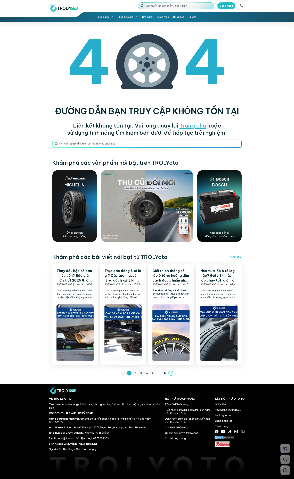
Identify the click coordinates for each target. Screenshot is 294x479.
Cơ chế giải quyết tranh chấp (181, 433)
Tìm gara (147, 17)
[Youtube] (223, 431)
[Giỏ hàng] (241, 5)
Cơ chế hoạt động (175, 438)
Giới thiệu (220, 404)
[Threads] (243, 431)
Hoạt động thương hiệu (228, 409)
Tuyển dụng (221, 426)
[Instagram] (236, 431)
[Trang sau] (171, 373)
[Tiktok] (230, 431)
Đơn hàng (178, 17)
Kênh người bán (223, 415)
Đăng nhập (226, 5)
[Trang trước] (123, 373)
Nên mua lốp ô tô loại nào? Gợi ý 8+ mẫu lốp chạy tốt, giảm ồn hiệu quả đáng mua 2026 (218, 280)
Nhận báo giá (125, 17)
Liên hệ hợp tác (224, 420)
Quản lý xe (163, 17)
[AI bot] (285, 459)
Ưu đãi (192, 17)
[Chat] (285, 470)
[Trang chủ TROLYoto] (63, 8)
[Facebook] (216, 431)
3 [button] (141, 373)
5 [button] (153, 373)
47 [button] (165, 373)
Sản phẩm (103, 17)
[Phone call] (285, 448)
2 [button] (135, 373)
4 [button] (147, 373)
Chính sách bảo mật (176, 427)
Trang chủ (192, 125)
